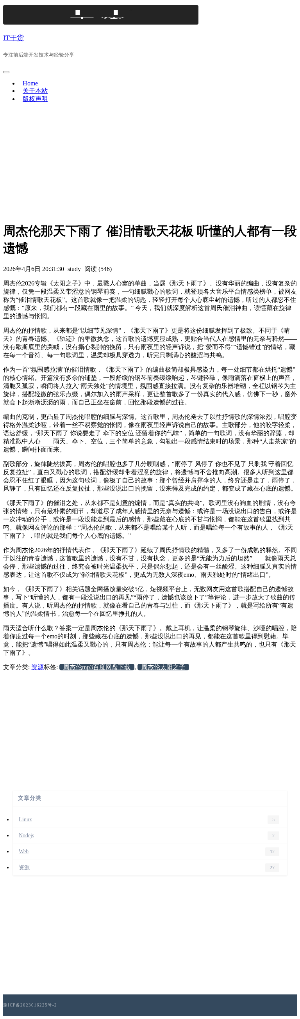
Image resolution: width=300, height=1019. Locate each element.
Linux (25, 819)
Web (24, 851)
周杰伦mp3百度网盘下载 (96, 667)
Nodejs (26, 835)
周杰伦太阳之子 (163, 667)
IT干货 (13, 38)
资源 (37, 667)
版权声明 (35, 99)
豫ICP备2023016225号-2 (30, 1005)
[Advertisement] (150, 164)
